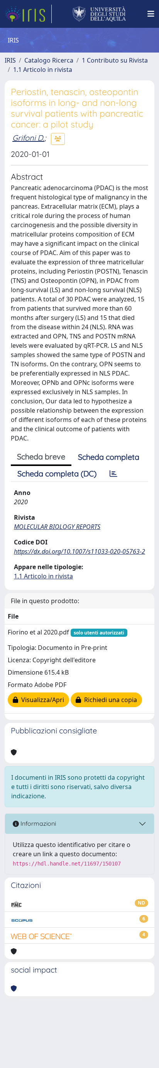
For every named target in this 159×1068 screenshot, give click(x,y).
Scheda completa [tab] (108, 457)
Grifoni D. (28, 138)
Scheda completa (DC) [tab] (56, 473)
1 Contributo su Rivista (115, 60)
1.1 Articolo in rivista (42, 69)
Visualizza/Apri (41, 700)
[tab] (113, 474)
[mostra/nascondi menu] (150, 14)
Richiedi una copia (109, 700)
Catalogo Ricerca (48, 60)
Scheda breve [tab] (41, 456)
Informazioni (37, 823)
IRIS (10, 60)
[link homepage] (28, 14)
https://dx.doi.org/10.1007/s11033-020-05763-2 (79, 551)
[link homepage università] (99, 14)
